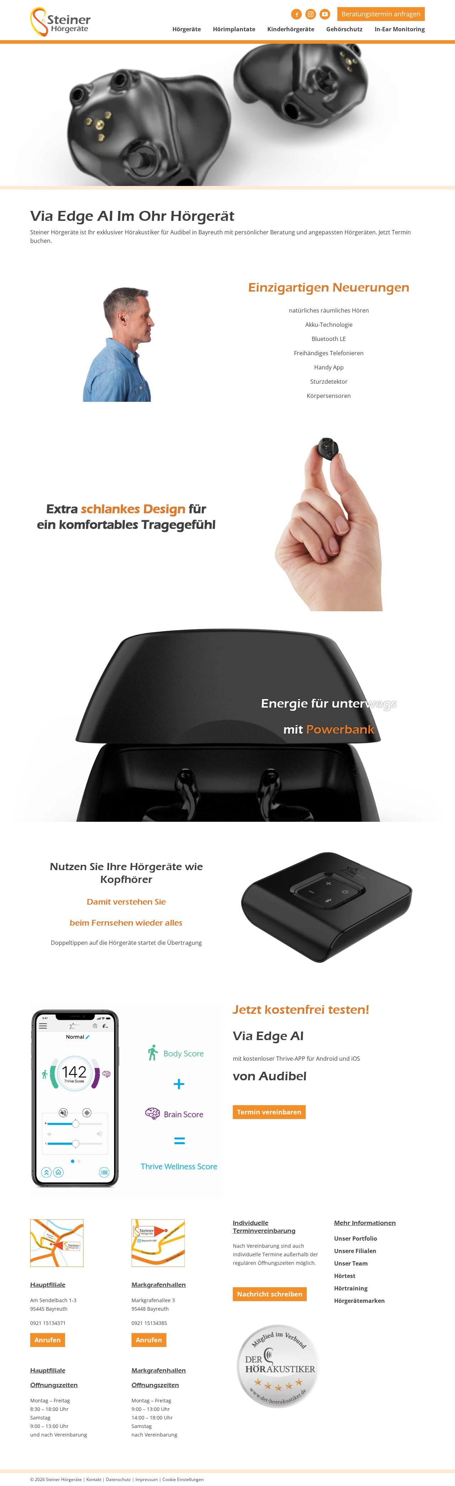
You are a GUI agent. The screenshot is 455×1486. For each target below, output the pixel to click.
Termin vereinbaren (269, 1112)
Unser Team (351, 1263)
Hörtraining (351, 1288)
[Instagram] (310, 14)
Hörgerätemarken (359, 1301)
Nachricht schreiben (270, 1294)
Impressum (146, 1479)
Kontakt (93, 1479)
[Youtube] (325, 14)
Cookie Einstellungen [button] (183, 1479)
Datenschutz (118, 1479)
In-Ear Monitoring (400, 29)
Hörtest (344, 1276)
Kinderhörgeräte (290, 29)
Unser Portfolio (355, 1238)
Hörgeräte (186, 29)
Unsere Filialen (355, 1251)
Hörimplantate (234, 29)
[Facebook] (296, 14)
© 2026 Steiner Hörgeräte (56, 1479)
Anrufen (47, 1340)
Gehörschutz (344, 29)
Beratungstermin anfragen (381, 14)
